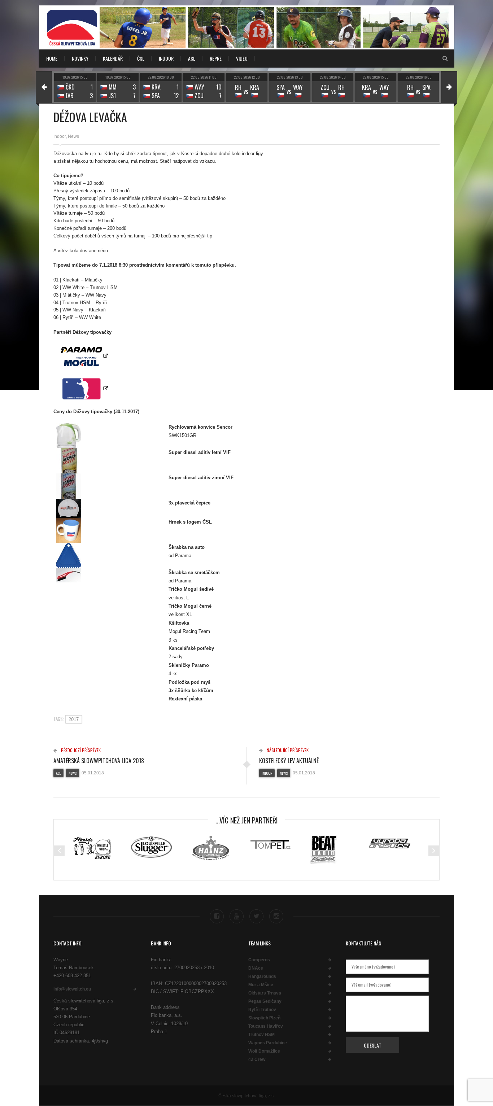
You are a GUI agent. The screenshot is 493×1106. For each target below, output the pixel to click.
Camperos (259, 959)
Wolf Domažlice (264, 1051)
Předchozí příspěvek (80, 750)
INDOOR (166, 58)
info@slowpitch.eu (72, 989)
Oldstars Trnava (264, 993)
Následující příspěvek (287, 750)
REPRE (216, 58)
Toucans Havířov (265, 1026)
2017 (74, 719)
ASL (191, 58)
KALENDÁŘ (113, 58)
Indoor (59, 136)
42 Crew (256, 1059)
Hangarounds (262, 976)
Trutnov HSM (261, 1034)
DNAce (255, 968)
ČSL (140, 58)
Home (51, 58)
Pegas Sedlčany (265, 1001)
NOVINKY (80, 58)
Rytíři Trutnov (262, 1009)
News (73, 136)
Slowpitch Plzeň (264, 1017)
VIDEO (242, 58)
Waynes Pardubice (267, 1042)
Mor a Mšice (260, 984)
